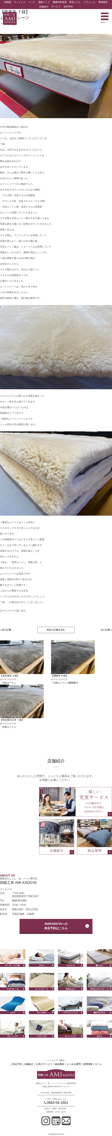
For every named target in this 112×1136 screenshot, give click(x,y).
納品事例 (59, 1064)
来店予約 (68, 6)
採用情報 (87, 1064)
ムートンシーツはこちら (13, 610)
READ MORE (41, 964)
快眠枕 (7, 2)
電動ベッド (44, 2)
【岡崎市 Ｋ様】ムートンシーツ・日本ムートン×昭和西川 (64, 679)
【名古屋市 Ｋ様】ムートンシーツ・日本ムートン (9, 679)
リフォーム (89, 2)
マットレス (19, 2)
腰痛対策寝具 (60, 2)
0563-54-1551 (19, 900)
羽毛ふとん (75, 2)
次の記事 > (106, 630)
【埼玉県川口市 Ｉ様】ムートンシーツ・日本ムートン (12, 723)
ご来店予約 (16, 1064)
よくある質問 (74, 1064)
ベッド (31, 2)
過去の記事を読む (56, 630)
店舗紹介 (43, 6)
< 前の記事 (5, 630)
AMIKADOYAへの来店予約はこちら (56, 926)
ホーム (98, 1064)
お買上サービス (44, 1064)
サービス (56, 6)
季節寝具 (103, 2)
